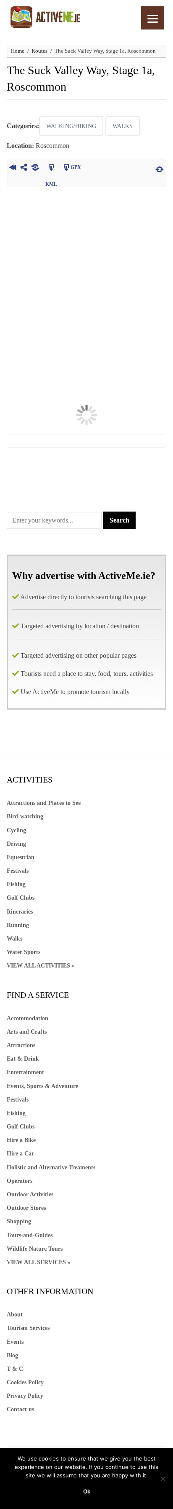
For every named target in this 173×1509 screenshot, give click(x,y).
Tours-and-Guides (29, 1235)
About (15, 1314)
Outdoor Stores (26, 1208)
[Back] (12, 168)
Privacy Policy (25, 1396)
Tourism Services (28, 1328)
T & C (15, 1369)
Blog (12, 1355)
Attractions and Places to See (44, 803)
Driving (16, 844)
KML (51, 168)
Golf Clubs (20, 898)
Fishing (16, 884)
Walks (123, 126)
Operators (19, 1181)
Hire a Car (20, 1153)
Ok (86, 1491)
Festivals (18, 871)
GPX (76, 167)
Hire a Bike (21, 1140)
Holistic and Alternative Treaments (51, 1167)
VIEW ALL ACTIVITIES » (41, 965)
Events (15, 1342)
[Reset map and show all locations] (159, 168)
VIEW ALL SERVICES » (39, 1262)
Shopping (19, 1221)
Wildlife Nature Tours (35, 1249)
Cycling (16, 830)
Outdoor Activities (30, 1194)
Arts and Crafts (27, 1032)
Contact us (20, 1409)
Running (18, 925)
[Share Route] (23, 168)
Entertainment (25, 1072)
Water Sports (23, 952)
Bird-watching (25, 816)
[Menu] (152, 17)
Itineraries (20, 912)
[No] (162, 1478)
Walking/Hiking (71, 126)
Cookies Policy (25, 1382)
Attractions (21, 1045)
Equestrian (20, 857)
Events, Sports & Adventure (42, 1086)
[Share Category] (35, 168)
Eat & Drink (23, 1059)
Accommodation (27, 1018)
